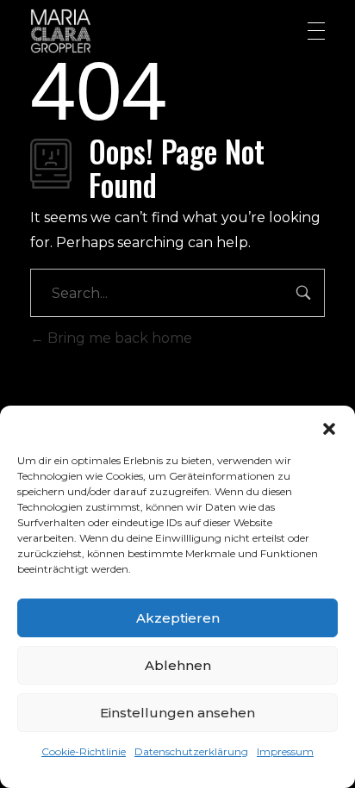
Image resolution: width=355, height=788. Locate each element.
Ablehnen (178, 665)
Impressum (285, 751)
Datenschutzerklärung (191, 751)
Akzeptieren (178, 618)
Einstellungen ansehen (177, 712)
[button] (329, 427)
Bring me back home (118, 338)
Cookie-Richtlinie (83, 751)
